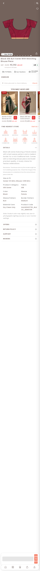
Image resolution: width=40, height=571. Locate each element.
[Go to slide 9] (31, 55)
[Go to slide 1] (9, 55)
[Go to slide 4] (17, 55)
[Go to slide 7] (25, 55)
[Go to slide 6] (23, 55)
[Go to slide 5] (20, 55)
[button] (15, 117)
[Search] (37, 3)
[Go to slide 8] (28, 55)
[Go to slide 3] (15, 55)
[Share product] (36, 53)
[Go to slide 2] (12, 55)
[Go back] (4, 3)
